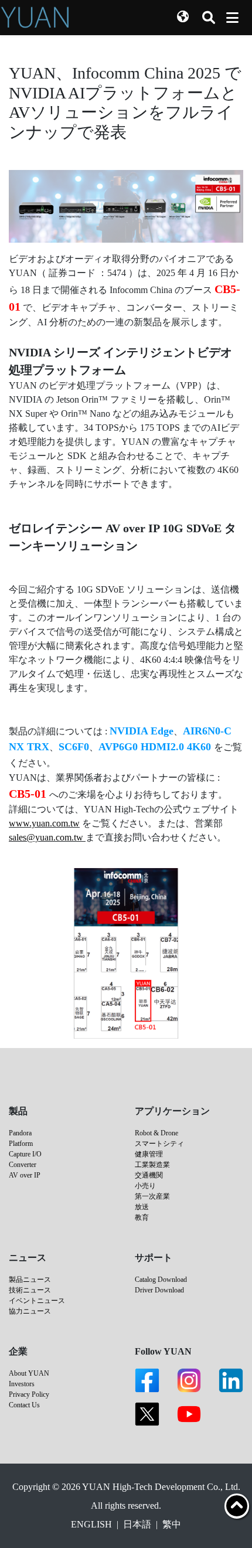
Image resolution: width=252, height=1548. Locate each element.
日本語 (137, 1524)
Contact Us (24, 1405)
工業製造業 (152, 1165)
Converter (22, 1165)
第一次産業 (152, 1196)
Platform (21, 1143)
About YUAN (29, 1373)
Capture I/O (25, 1154)
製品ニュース (30, 1279)
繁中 (171, 1524)
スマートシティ (159, 1143)
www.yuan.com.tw (44, 823)
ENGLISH (91, 1524)
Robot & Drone (156, 1133)
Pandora (20, 1133)
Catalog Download (161, 1279)
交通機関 (149, 1175)
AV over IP (24, 1175)
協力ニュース (30, 1311)
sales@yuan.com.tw (46, 837)
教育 (142, 1217)
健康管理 (149, 1154)
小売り (145, 1186)
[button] (183, 17)
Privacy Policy (29, 1394)
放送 (142, 1207)
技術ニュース (30, 1290)
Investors (22, 1384)
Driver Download (159, 1290)
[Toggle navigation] (232, 18)
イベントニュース (37, 1301)
